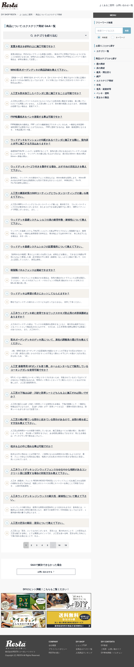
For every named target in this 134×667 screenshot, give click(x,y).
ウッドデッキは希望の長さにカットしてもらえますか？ (40, 293)
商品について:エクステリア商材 (49, 14)
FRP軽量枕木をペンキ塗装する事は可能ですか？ (36, 116)
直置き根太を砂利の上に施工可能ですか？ (33, 46)
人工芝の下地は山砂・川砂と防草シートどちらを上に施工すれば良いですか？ (49, 394)
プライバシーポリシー (58, 649)
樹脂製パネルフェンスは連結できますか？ (33, 270)
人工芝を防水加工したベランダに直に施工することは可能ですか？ (46, 93)
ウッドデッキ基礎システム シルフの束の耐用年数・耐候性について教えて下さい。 (49, 221)
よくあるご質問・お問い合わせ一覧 (116, 5)
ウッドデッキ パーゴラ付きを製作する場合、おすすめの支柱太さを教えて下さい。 (49, 168)
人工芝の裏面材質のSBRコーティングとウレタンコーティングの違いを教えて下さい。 (50, 194)
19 (66, 545)
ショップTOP (81, 645)
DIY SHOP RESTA (8, 14)
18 (59, 545)
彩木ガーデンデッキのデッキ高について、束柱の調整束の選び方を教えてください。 (49, 341)
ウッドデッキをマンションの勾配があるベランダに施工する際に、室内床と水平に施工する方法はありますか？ (49, 141)
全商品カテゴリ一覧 (84, 649)
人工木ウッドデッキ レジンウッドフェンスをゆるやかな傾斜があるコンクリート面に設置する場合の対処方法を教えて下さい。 (49, 471)
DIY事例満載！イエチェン (111, 652)
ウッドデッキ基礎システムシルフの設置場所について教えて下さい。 (47, 246)
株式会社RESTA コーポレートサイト (20, 651)
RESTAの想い (54, 652)
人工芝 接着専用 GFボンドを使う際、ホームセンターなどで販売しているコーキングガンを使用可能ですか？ (49, 368)
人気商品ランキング (84, 652)
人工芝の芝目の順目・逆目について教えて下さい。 (38, 523)
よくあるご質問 (25, 14)
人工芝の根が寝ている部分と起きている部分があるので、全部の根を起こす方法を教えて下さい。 (49, 421)
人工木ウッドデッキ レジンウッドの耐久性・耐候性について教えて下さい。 (49, 497)
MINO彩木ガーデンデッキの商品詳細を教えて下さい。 (40, 69)
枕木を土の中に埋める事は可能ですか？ (32, 446)
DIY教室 (104, 645)
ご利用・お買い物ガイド (111, 649)
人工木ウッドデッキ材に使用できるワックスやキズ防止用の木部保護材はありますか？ (49, 314)
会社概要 (52, 645)
